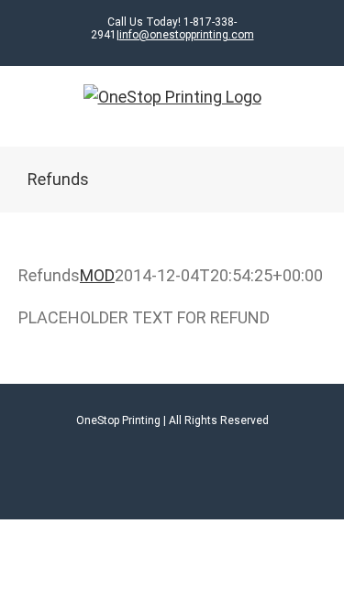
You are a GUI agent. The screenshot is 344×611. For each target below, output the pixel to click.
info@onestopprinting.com (186, 34)
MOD (97, 275)
